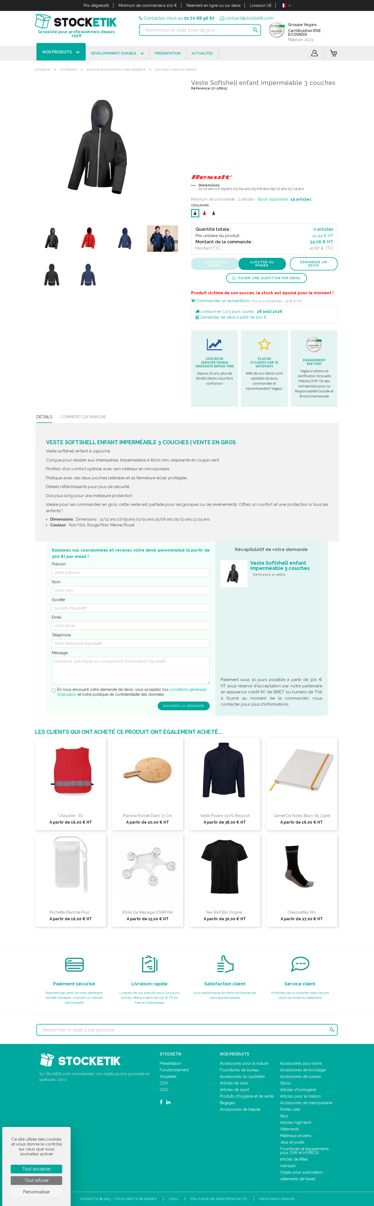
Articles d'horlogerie (298, 1090)
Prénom (59, 564)
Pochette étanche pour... (71, 912)
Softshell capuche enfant (176, 69)
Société (58, 600)
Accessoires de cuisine (300, 1076)
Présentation (170, 1063)
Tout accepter (36, 1169)
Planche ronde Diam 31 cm (147, 815)
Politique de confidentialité (219, 1199)
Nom (56, 582)
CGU (164, 1090)
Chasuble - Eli (70, 815)
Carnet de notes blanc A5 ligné (302, 815)
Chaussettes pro (301, 912)
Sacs (284, 1116)
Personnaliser (36, 1192)
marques (288, 1166)
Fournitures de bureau (239, 1070)
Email (56, 617)
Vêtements (68, 69)
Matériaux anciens (295, 1136)
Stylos (285, 1083)
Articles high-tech (295, 1122)
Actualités (168, 1076)
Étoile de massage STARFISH (147, 912)
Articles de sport (234, 1090)
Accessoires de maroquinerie (306, 1103)
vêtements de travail (297, 1179)
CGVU (173, 1199)
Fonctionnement (174, 1070)
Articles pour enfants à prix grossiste (116, 69)
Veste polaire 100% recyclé (224, 815)
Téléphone (61, 635)
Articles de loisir (234, 1083)
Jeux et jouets (292, 1142)
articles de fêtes (294, 1159)
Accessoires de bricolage (303, 1070)
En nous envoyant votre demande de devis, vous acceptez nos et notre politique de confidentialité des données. (132, 692)
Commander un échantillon (222, 300)
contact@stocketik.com (249, 18)
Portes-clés (290, 1109)
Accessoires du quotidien (242, 1076)
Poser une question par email (269, 278)
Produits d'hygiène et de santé (247, 1096)
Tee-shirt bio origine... (224, 912)
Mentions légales (277, 1199)
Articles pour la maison (300, 1096)
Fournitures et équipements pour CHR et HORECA (304, 1151)
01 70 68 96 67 (199, 18)
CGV (164, 1083)
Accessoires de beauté (240, 1109)
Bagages (227, 1103)
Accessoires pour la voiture (244, 1063)
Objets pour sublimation (301, 1172)
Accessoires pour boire (301, 1063)
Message (60, 653)
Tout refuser (36, 1180)
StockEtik (42, 69)
